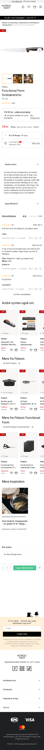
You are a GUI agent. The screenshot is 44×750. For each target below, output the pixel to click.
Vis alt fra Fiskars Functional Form (16, 427)
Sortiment (7, 689)
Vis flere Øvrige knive (13, 554)
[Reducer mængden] (3, 567)
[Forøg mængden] (10, 567)
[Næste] (39, 50)
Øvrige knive (7, 25)
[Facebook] (14, 668)
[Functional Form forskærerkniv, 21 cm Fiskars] (22, 50)
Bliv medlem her (35, 116)
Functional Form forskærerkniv (24, 25)
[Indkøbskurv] (35, 7)
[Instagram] (22, 668)
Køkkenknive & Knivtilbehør (29, 23)
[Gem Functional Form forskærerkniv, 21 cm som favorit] (39, 567)
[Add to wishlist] (11, 350)
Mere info (36, 143)
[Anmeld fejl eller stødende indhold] (40, 238)
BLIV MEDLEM (17, 1)
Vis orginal (21, 238)
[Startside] (6, 7)
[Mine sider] (23, 7)
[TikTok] (29, 668)
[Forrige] (4, 50)
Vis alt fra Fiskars (9, 363)
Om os (6, 707)
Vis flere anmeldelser (22, 294)
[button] (8, 103)
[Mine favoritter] (29, 7)
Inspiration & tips (10, 698)
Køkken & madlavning (9, 23)
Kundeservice (9, 680)
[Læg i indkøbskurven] (16, 349)
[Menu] (41, 7)
